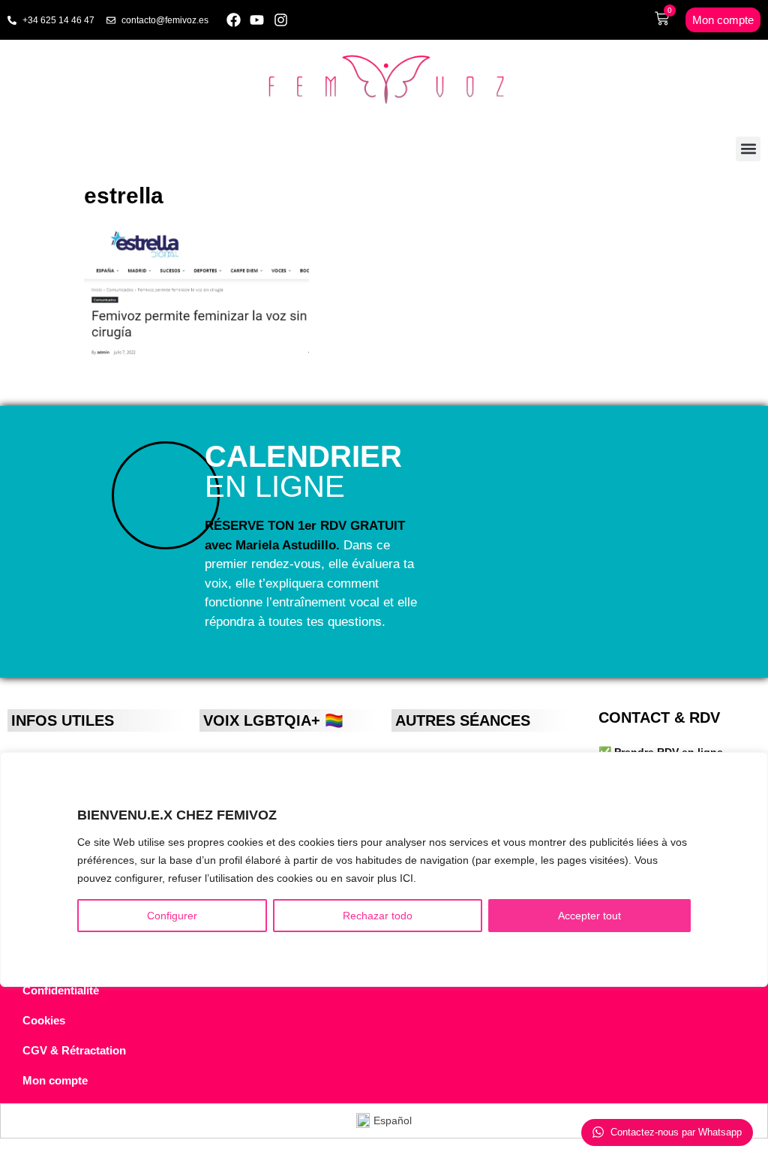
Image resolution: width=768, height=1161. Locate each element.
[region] (384, 869)
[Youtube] (258, 20)
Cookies (43, 1020)
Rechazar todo (377, 916)
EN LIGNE (303, 471)
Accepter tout (589, 916)
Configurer (172, 916)
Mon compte (55, 1080)
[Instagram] (281, 20)
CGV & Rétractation (74, 1050)
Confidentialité (60, 990)
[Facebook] (234, 20)
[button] (748, 149)
